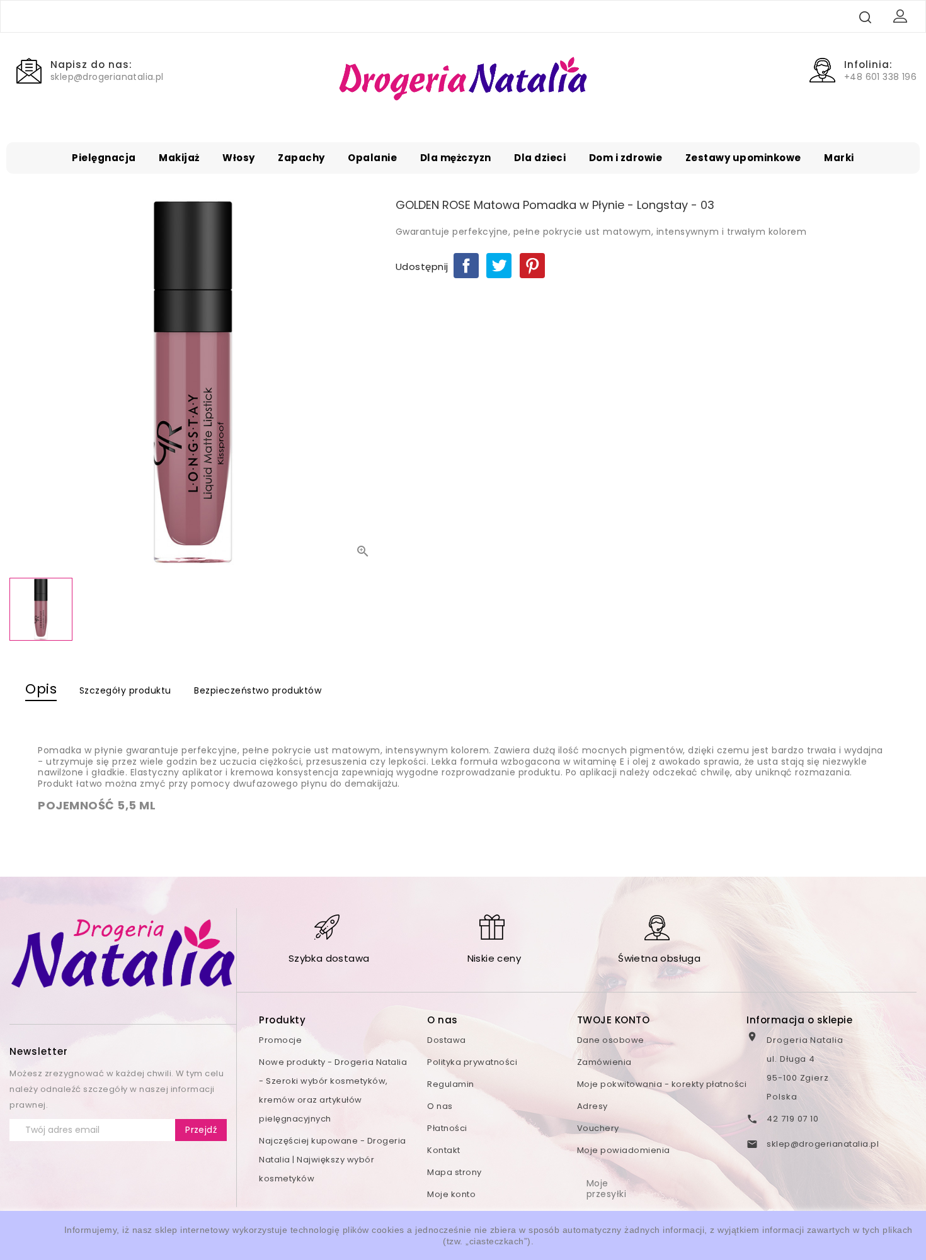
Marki (839, 157)
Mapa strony (454, 1172)
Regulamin (450, 1084)
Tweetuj (499, 265)
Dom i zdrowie (626, 157)
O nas (440, 1106)
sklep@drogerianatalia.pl (823, 1144)
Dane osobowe (610, 1040)
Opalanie (372, 157)
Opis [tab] (41, 689)
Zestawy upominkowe (743, 157)
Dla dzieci (540, 157)
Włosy (238, 157)
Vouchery (598, 1128)
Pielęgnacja (104, 157)
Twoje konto (613, 1020)
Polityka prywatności (472, 1062)
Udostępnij (466, 265)
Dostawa (446, 1040)
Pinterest (532, 265)
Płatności (447, 1128)
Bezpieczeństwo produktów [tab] (257, 690)
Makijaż (179, 157)
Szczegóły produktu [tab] (125, 690)
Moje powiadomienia (623, 1150)
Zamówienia (604, 1062)
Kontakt (443, 1150)
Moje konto (451, 1194)
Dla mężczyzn (455, 157)
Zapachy (301, 157)
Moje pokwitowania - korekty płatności (662, 1084)
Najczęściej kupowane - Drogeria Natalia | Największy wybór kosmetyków (332, 1159)
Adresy (592, 1106)
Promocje (280, 1040)
